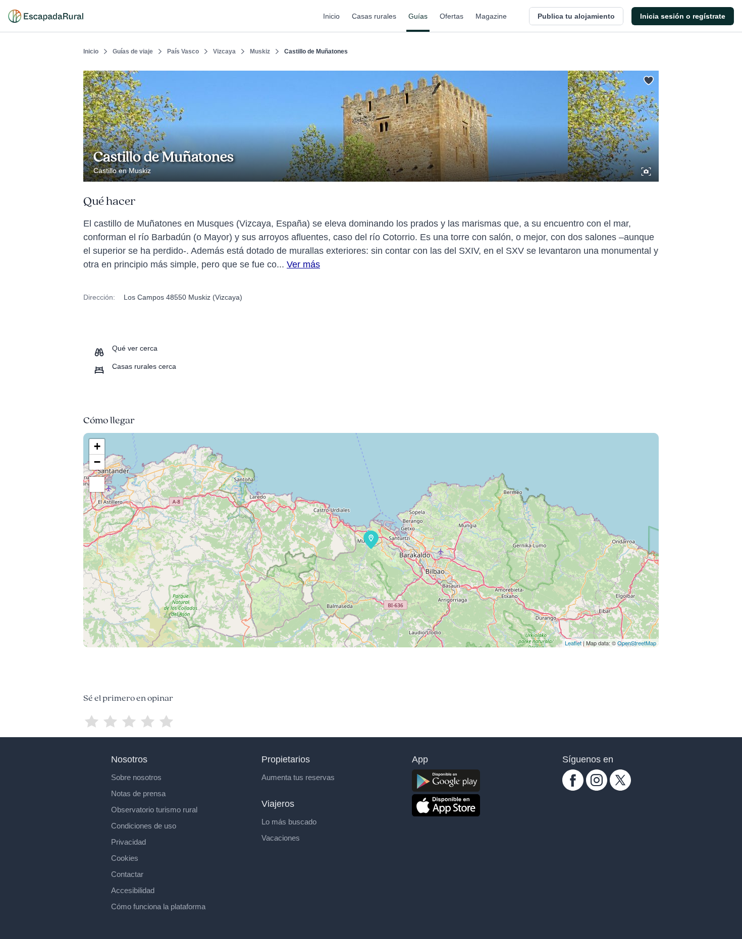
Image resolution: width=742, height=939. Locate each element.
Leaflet (573, 643)
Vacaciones (280, 838)
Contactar (127, 874)
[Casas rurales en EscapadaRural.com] (45, 16)
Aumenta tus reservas (298, 777)
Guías (418, 16)
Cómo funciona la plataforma (158, 906)
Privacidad (128, 842)
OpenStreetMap (636, 643)
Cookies (124, 858)
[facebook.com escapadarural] (573, 788)
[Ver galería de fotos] (647, 170)
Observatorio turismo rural (154, 809)
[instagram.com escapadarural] (596, 788)
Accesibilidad (132, 890)
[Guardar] (648, 79)
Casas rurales (374, 16)
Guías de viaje (133, 51)
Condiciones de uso (143, 825)
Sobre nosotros (136, 777)
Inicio (331, 16)
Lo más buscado (288, 821)
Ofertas (451, 16)
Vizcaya (224, 51)
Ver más (303, 264)
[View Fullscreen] (96, 484)
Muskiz (260, 51)
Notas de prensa (138, 793)
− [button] (97, 462)
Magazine (491, 16)
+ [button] (97, 446)
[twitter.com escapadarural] (620, 788)
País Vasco (183, 51)
